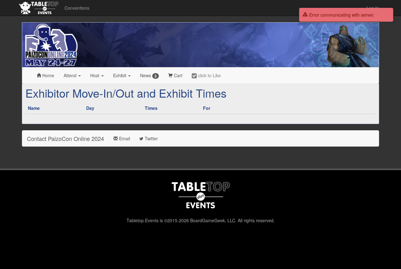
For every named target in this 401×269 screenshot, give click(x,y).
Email (124, 138)
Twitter (150, 138)
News (148, 75)
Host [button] (95, 75)
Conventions (77, 8)
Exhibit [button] (120, 75)
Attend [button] (71, 75)
